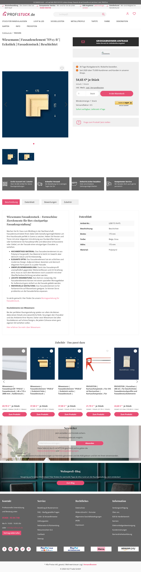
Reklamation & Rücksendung (48, 525)
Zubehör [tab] (68, 202)
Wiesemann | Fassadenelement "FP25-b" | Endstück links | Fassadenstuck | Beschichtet (42, 390)
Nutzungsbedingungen (69, 451)
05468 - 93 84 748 (11, 517)
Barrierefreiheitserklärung (122, 534)
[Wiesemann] (106, 53)
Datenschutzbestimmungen (40, 455)
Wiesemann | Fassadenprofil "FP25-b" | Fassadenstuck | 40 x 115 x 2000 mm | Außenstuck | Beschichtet (14, 390)
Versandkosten (90, 564)
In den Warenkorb (116, 93)
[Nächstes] (65, 105)
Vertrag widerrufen (12, 533)
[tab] (11, 202)
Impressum (79, 525)
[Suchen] (103, 14)
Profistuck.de (7, 33)
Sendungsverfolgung (120, 508)
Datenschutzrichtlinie (46, 451)
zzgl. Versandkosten (95, 87)
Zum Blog (70, 483)
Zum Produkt (14, 414)
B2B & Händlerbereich (120, 516)
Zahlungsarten (42, 521)
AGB (81, 455)
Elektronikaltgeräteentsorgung (123, 525)
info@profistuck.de (15, 527)
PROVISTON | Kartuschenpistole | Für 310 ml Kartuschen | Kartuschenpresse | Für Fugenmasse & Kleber (98, 390)
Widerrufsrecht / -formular (85, 512)
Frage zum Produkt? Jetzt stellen (97, 122)
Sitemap (40, 538)
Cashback (41, 534)
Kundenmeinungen (119, 530)
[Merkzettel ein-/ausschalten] (62, 68)
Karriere (115, 521)
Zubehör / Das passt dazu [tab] (70, 342)
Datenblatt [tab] (29, 202)
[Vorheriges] (5, 105)
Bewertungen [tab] (50, 202)
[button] (124, 103)
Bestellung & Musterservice (47, 508)
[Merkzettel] (134, 14)
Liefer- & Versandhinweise (47, 516)
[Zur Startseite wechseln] (18, 14)
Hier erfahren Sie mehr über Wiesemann (23, 327)
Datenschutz (80, 508)
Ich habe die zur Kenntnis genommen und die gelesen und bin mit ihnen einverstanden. (68, 456)
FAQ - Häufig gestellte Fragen (48, 512)
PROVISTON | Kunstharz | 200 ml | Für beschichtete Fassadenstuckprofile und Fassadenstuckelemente (125, 390)
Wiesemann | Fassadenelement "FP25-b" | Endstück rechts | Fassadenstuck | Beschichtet (70, 390)
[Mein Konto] (127, 14)
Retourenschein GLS (45, 530)
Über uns (115, 512)
